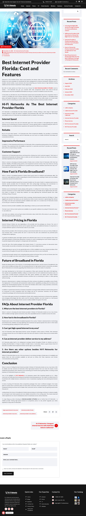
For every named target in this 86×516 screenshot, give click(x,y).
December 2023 (69, 95)
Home (22, 6)
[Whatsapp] (76, 1)
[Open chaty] (3, 512)
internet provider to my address (28, 413)
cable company (69, 108)
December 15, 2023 (8, 51)
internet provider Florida (25, 52)
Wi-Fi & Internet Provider (72, 124)
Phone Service (69, 121)
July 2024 (67, 86)
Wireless (53, 6)
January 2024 (68, 92)
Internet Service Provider (22, 51)
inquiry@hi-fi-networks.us (61, 503)
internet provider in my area (39, 52)
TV (38, 6)
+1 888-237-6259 (59, 497)
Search (79, 11)
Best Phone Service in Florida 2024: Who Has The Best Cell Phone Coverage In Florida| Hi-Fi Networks (72, 57)
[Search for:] (72, 139)
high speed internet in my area (11, 52)
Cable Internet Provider (71, 110)
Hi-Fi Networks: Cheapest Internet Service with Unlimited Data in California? (43, 426)
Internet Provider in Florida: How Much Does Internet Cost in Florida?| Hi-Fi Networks (71, 42)
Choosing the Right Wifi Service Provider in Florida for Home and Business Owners (72, 28)
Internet (28, 6)
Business (60, 6)
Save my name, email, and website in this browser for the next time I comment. (24, 468)
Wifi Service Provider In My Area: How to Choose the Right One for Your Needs (72, 35)
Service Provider (68, 6)
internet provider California (69, 114)
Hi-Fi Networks (6, 46)
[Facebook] (79, 1)
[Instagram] (82, 1)
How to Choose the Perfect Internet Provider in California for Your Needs (72, 50)
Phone (34, 6)
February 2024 (69, 89)
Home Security (45, 6)
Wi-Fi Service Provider (71, 126)
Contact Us (78, 6)
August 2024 (68, 83)
